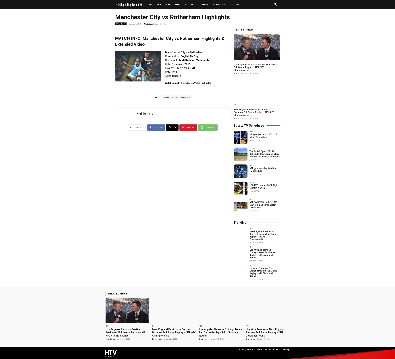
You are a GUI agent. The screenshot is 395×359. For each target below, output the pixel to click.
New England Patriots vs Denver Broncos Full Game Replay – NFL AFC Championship (254, 112)
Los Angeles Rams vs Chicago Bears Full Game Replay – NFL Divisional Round (262, 254)
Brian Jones (238, 73)
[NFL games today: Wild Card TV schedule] (240, 171)
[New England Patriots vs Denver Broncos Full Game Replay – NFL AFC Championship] (257, 92)
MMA (251, 182)
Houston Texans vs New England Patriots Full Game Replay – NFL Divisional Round (263, 272)
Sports (252, 148)
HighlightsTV (145, 113)
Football (120, 24)
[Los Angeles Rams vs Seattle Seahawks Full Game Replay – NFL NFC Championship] (257, 47)
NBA (251, 131)
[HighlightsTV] (125, 113)
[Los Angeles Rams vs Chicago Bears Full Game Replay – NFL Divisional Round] (240, 253)
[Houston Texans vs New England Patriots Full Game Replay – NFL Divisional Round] (240, 271)
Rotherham (185, 97)
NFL (235, 59)
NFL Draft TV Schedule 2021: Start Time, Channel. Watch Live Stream (263, 205)
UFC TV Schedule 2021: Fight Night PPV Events (263, 186)
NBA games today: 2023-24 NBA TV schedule (263, 135)
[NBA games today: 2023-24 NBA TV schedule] (240, 137)
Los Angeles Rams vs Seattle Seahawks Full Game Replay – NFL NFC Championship (255, 67)
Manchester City (170, 97)
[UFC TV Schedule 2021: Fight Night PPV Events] (240, 188)
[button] (275, 4)
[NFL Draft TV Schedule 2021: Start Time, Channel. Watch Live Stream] (240, 205)
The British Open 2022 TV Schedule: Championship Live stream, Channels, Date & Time (264, 154)
